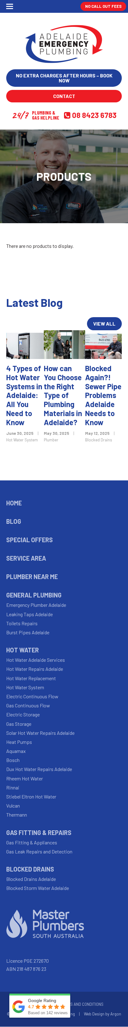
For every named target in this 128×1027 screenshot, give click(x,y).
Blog (13, 521)
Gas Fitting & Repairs (38, 832)
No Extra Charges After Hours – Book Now (64, 77)
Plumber (51, 439)
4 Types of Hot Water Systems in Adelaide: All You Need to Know (24, 395)
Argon (115, 1013)
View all (104, 324)
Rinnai (12, 787)
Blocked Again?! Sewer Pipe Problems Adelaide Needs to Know (103, 395)
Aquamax (16, 751)
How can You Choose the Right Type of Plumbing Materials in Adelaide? (63, 395)
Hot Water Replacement (31, 678)
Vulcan (13, 805)
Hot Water (22, 650)
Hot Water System (22, 439)
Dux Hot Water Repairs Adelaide (39, 769)
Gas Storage (18, 724)
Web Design (94, 1013)
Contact (64, 96)
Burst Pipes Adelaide (27, 632)
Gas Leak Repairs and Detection (39, 851)
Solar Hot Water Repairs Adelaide (40, 733)
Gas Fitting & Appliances (31, 842)
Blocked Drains (98, 439)
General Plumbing (34, 595)
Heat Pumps (19, 742)
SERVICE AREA (26, 558)
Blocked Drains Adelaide (31, 879)
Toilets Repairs (22, 623)
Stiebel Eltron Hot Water (31, 796)
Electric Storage (23, 714)
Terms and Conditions (81, 1004)
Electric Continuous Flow (32, 696)
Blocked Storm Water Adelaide (37, 888)
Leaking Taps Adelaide (29, 614)
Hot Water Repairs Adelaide (34, 669)
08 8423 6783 (94, 115)
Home (14, 503)
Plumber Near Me (32, 576)
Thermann (16, 815)
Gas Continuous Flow (28, 705)
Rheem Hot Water (24, 778)
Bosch (13, 760)
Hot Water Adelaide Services (35, 660)
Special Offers (29, 539)
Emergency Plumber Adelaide (36, 605)
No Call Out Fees (103, 6)
